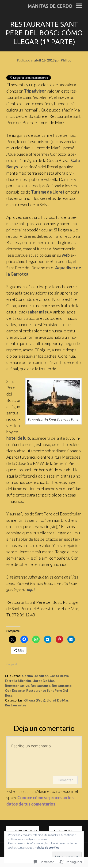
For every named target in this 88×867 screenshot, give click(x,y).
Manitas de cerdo (50, 6)
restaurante (40, 685)
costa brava (59, 676)
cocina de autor (35, 676)
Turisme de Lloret (47, 191)
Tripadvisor (35, 91)
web (66, 255)
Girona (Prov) (34, 700)
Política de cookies (46, 847)
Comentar (65, 780)
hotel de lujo (18, 438)
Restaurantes (15, 705)
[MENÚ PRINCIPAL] (79, 6)
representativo (17, 685)
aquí (31, 589)
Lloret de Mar (43, 681)
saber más (37, 311)
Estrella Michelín (18, 681)
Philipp (66, 60)
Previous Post (23, 831)
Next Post (65, 831)
